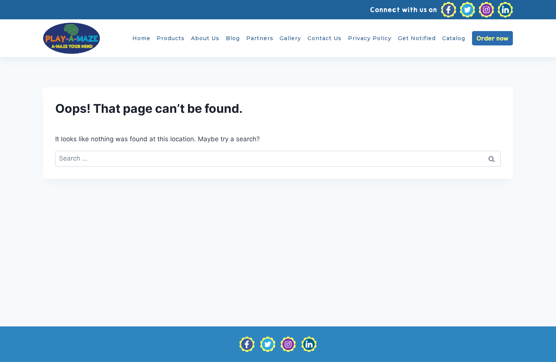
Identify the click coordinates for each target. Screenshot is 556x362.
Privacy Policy (369, 38)
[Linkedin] (505, 9)
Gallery (290, 38)
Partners (259, 38)
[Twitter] (467, 9)
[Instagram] (486, 9)
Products (171, 38)
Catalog (453, 38)
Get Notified (417, 38)
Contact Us (325, 38)
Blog (233, 38)
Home (141, 38)
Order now (492, 38)
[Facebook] (448, 9)
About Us (205, 38)
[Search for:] (278, 158)
